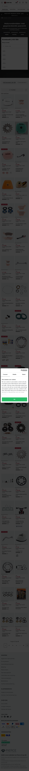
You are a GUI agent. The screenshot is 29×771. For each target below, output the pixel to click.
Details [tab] (14, 374)
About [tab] (23, 374)
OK (14, 399)
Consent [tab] (5, 374)
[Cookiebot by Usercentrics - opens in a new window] (20, 370)
